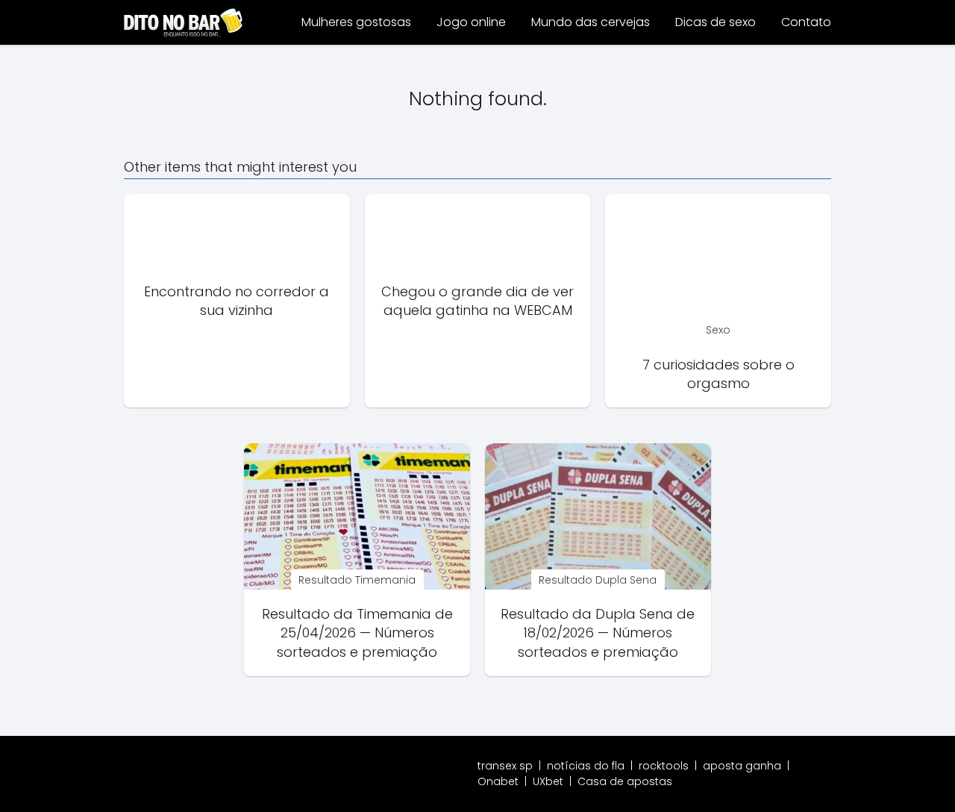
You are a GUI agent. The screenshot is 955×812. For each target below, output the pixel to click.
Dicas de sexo (715, 22)
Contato (806, 22)
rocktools (664, 765)
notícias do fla (585, 765)
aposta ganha (742, 765)
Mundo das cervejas (590, 22)
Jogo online (471, 22)
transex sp (505, 765)
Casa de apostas (624, 781)
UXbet (548, 781)
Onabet (498, 781)
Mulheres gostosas (356, 22)
